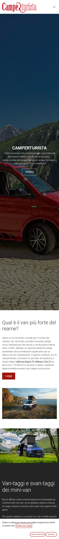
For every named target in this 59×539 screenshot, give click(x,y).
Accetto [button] (51, 534)
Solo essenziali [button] (37, 534)
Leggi (8, 376)
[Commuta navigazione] (54, 7)
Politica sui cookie (23, 526)
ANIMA (29, 171)
